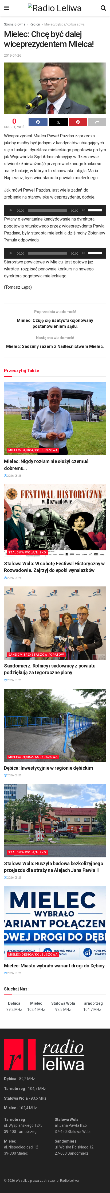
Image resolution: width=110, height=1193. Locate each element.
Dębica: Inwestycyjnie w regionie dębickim (48, 768)
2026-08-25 (14, 475)
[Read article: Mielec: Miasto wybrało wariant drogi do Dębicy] (55, 923)
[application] (55, 210)
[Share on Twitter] (58, 122)
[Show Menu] (6, 8)
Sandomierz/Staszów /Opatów (36, 654)
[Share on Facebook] (38, 122)
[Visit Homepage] (55, 8)
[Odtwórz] (11, 210)
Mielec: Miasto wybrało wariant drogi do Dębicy (54, 965)
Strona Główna (14, 24)
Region (35, 24)
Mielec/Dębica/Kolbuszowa (64, 24)
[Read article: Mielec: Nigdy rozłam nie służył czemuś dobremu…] (55, 418)
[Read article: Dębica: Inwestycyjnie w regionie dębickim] (55, 725)
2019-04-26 (12, 55)
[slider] (95, 210)
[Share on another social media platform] (97, 122)
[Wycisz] (83, 210)
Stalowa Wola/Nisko (27, 552)
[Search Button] (103, 8)
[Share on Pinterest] (78, 122)
